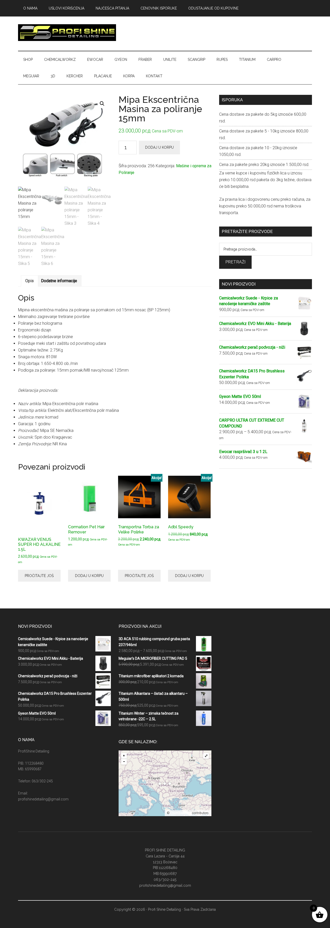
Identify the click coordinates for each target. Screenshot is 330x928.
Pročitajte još (39, 576)
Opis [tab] (29, 280)
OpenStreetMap (180, 813)
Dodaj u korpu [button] (89, 576)
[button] (102, 103)
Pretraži (235, 262)
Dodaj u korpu (159, 147)
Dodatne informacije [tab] (59, 280)
